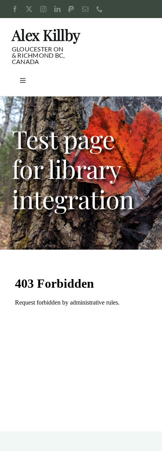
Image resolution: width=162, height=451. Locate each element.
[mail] (85, 9)
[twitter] (29, 9)
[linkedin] (57, 9)
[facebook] (15, 9)
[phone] (99, 9)
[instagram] (43, 9)
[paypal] (71, 9)
